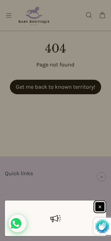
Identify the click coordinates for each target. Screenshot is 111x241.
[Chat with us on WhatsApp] (18, 223)
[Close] (100, 206)
